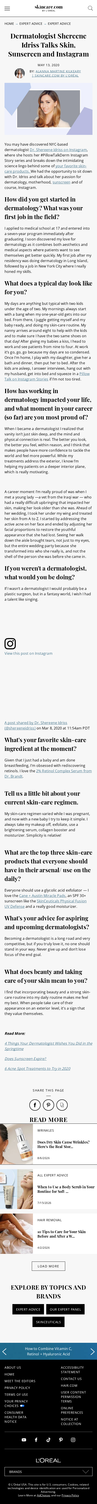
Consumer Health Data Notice (16, 1417)
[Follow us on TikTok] (48, 1440)
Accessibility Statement (72, 1369)
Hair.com (69, 1385)
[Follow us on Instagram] (73, 1440)
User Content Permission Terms (73, 1396)
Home (9, 23)
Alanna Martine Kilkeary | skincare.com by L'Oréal (56, 73)
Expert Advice (30, 23)
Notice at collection (71, 1421)
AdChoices (44, 1495)
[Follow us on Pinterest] (61, 1440)
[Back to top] (86, 1493)
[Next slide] (92, 1351)
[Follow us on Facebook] (36, 1440)
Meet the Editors (20, 1381)
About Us (13, 1367)
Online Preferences (72, 1410)
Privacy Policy (17, 1388)
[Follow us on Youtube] (24, 1440)
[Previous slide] (4, 1351)
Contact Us (71, 1379)
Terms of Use (16, 1394)
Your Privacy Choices (16, 1403)
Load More (48, 1266)
